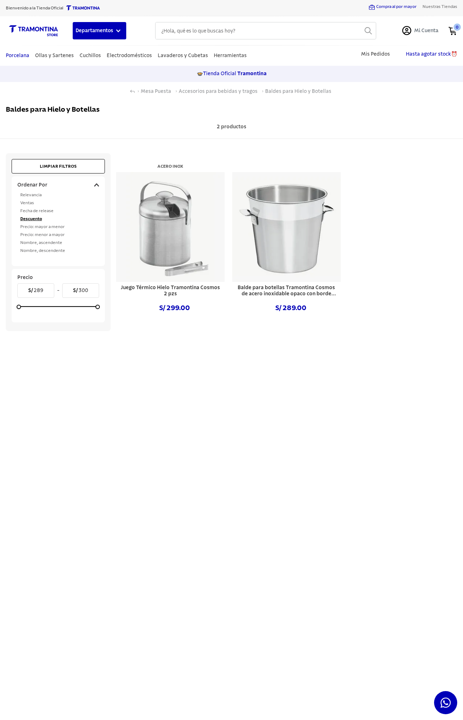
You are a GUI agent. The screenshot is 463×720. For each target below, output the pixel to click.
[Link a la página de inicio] (132, 91)
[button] (58, 185)
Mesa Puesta (156, 91)
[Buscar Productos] (368, 30)
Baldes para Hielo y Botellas (298, 91)
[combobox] (265, 30)
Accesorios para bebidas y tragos (218, 91)
